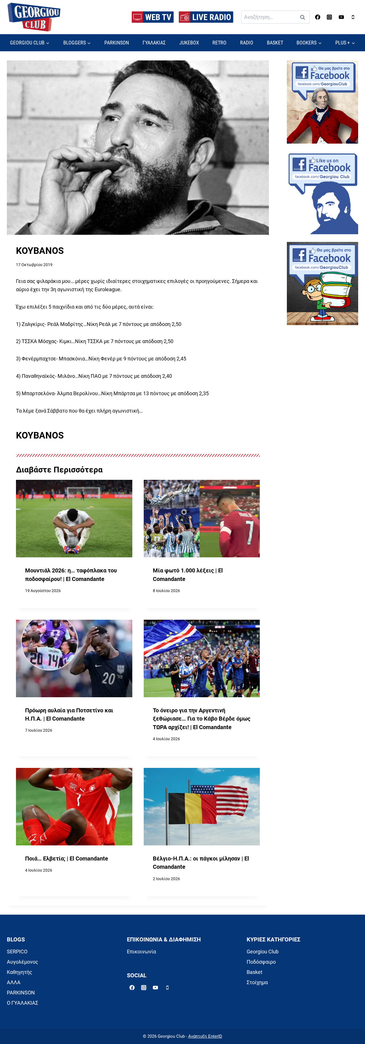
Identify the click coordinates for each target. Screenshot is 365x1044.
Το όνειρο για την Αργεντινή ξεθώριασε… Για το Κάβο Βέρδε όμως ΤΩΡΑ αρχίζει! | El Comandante (201, 719)
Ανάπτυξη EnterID (205, 1036)
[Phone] (353, 17)
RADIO (246, 43)
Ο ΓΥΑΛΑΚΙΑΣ (22, 1003)
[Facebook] (318, 17)
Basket (254, 972)
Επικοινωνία (141, 952)
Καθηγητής (19, 972)
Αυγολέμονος (22, 962)
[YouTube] (341, 17)
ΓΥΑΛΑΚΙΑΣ (154, 43)
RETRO (219, 43)
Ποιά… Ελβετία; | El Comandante (66, 858)
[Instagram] (329, 17)
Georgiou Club (263, 952)
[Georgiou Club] (34, 17)
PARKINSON (116, 43)
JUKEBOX (189, 43)
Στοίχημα (257, 982)
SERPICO (17, 952)
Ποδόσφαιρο (261, 962)
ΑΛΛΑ (14, 982)
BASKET (275, 43)
